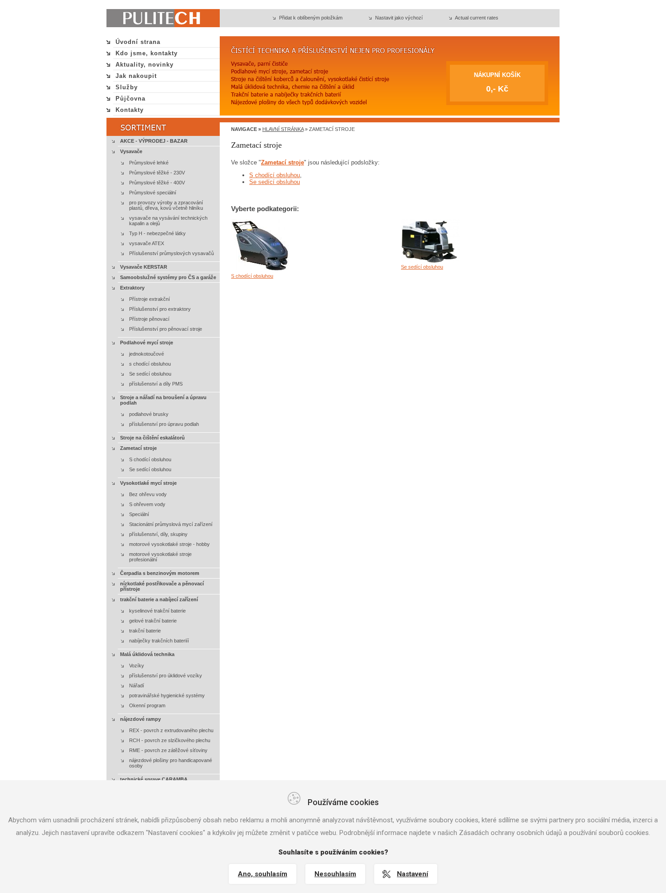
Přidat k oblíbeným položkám (311, 17)
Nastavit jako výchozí (399, 17)
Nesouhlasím (335, 874)
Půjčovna (130, 98)
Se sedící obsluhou (150, 374)
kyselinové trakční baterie (157, 610)
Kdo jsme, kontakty (147, 53)
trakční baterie (145, 630)
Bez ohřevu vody (148, 494)
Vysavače (131, 151)
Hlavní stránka (283, 129)
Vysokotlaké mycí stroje (148, 483)
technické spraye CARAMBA (154, 779)
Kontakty (130, 109)
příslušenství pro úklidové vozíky (165, 675)
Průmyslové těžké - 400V (157, 182)
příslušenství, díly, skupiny (158, 534)
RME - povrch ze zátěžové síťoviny (168, 750)
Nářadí (136, 685)
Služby (127, 87)
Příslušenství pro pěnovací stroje (165, 329)
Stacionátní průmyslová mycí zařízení (170, 524)
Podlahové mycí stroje (146, 342)
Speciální (139, 514)
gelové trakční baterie (153, 620)
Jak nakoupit (136, 75)
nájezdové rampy (140, 719)
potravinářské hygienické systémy (167, 695)
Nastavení (412, 874)
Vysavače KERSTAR (143, 267)
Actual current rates (476, 17)
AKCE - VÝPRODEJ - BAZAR (154, 141)
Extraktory (132, 287)
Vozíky (136, 665)
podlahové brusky (149, 414)
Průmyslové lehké (149, 162)
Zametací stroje (138, 448)
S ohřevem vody (147, 504)
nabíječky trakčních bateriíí (159, 640)
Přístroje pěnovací (149, 319)
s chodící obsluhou (150, 364)
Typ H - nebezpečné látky (157, 233)
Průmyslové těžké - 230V (157, 172)
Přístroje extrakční (149, 299)
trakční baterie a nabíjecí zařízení (159, 599)
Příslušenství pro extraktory (160, 309)
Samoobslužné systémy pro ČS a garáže (168, 277)
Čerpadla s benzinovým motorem (159, 573)
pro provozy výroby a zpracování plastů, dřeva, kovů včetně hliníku (166, 205)
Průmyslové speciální (152, 192)
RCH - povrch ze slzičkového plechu (169, 740)
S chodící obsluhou (150, 459)
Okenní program (147, 705)
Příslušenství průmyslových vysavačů (171, 253)
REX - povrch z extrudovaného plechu (171, 730)
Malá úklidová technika (147, 654)
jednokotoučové (146, 354)
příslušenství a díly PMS (156, 383)
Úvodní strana (138, 42)
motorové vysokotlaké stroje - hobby (169, 544)
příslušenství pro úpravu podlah (164, 424)
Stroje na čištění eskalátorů (152, 437)
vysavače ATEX (146, 243)
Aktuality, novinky (145, 64)
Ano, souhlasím (262, 874)
